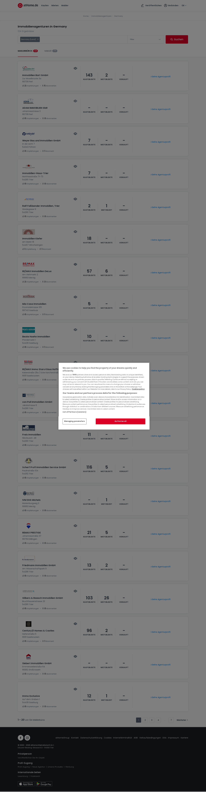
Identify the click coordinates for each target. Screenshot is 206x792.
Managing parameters (74, 421)
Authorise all (120, 421)
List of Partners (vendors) (74, 412)
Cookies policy (138, 389)
